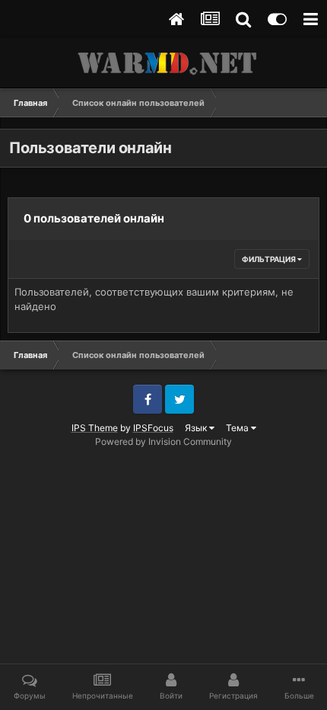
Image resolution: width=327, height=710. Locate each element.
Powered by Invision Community (163, 441)
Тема (238, 427)
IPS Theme (94, 427)
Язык (197, 427)
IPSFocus (153, 427)
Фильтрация (269, 259)
